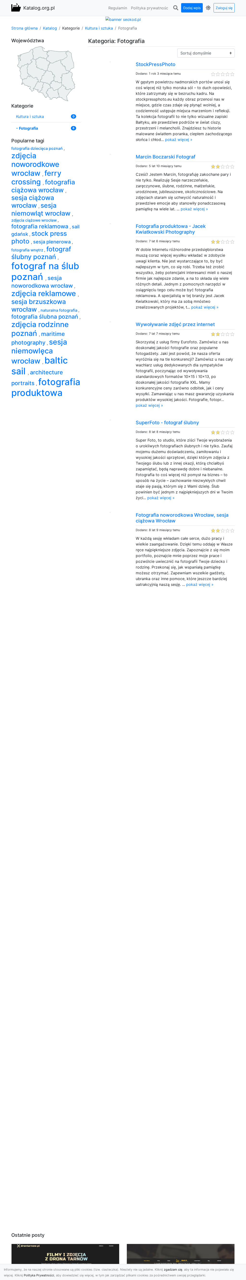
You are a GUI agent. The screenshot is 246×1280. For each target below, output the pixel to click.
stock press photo (39, 237)
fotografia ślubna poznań (45, 316)
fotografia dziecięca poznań (37, 148)
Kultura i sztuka (99, 28)
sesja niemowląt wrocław (41, 209)
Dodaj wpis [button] (192, 8)
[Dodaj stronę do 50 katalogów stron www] (123, 19)
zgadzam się (173, 1269)
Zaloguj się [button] (224, 8)
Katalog (50, 28)
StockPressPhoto (155, 64)
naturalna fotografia (59, 310)
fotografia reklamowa (40, 226)
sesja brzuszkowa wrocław (38, 305)
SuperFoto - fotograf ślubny (167, 422)
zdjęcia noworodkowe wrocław (35, 164)
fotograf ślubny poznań (41, 253)
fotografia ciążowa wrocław (43, 186)
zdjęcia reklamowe (44, 293)
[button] (175, 8)
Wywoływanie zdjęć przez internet (175, 324)
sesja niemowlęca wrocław (39, 351)
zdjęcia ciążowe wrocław (34, 220)
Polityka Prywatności (39, 1275)
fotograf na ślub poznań (45, 271)
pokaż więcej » (178, 139)
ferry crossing (36, 177)
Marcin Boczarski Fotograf (165, 157)
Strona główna (24, 28)
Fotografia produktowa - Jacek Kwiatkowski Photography (171, 229)
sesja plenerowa (52, 242)
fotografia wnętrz (27, 250)
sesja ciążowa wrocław (32, 201)
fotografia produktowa (45, 387)
